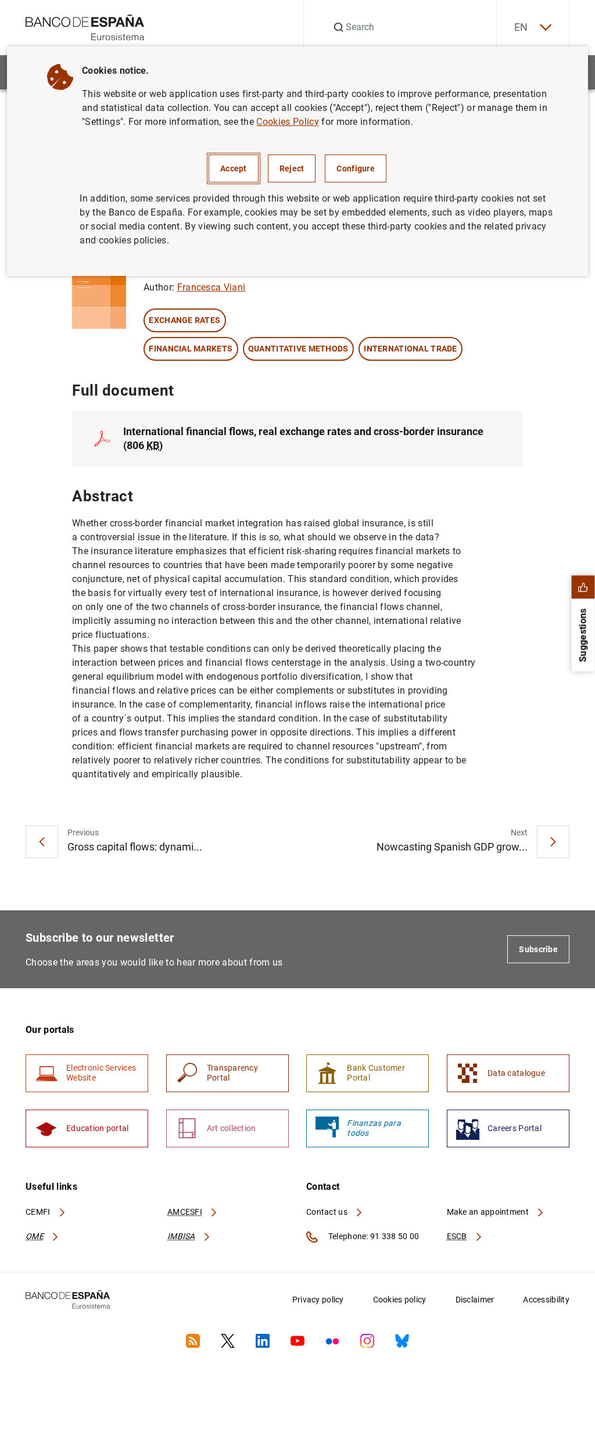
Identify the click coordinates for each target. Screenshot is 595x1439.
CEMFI (39, 1211)
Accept (233, 168)
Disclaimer (475, 1299)
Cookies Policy (287, 121)
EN (521, 27)
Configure (355, 168)
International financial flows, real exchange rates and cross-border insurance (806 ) (303, 438)
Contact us (327, 1211)
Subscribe (538, 949)
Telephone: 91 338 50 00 (373, 1236)
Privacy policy (318, 1299)
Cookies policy (399, 1299)
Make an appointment (489, 1211)
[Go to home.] (85, 26)
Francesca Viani (211, 287)
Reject (291, 168)
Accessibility (546, 1299)
